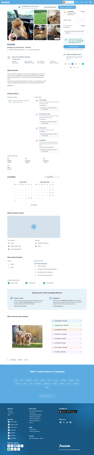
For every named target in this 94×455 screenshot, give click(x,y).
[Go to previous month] (14, 182)
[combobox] (52, 177)
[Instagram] (67, 422)
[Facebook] (60, 422)
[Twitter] (63, 422)
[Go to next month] (52, 182)
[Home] (7, 359)
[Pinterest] (70, 422)
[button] (74, 41)
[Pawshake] (5, 2)
